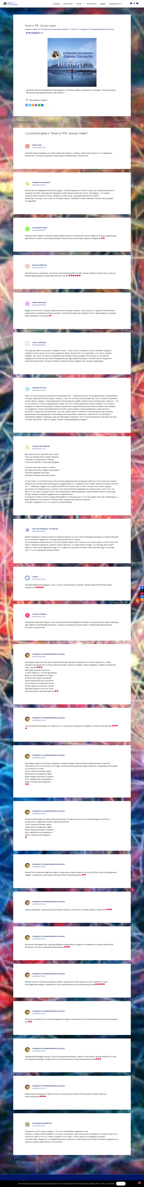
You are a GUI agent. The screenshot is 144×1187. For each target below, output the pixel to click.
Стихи (78, 4)
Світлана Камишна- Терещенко (45, 529)
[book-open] (137, 3)
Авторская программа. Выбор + (55, 29)
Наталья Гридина (39, 614)
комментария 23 (32, 29)
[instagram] (134, 3)
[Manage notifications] (139, 1182)
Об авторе (67, 4)
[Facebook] (142, 587)
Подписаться (115, 4)
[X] (142, 590)
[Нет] (142, 1184)
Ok (121, 1183)
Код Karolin (92, 4)
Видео (103, 4)
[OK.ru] (142, 599)
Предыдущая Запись (23, 122)
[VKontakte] (142, 596)
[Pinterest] (142, 593)
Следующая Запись (121, 122)
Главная (56, 4)
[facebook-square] (131, 3)
